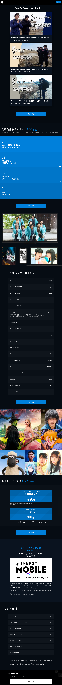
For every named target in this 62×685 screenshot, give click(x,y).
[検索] (54, 2)
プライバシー (19, 676)
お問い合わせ (25, 676)
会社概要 (13, 676)
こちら (32, 316)
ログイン (58, 2)
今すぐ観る (31, 114)
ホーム (9, 676)
